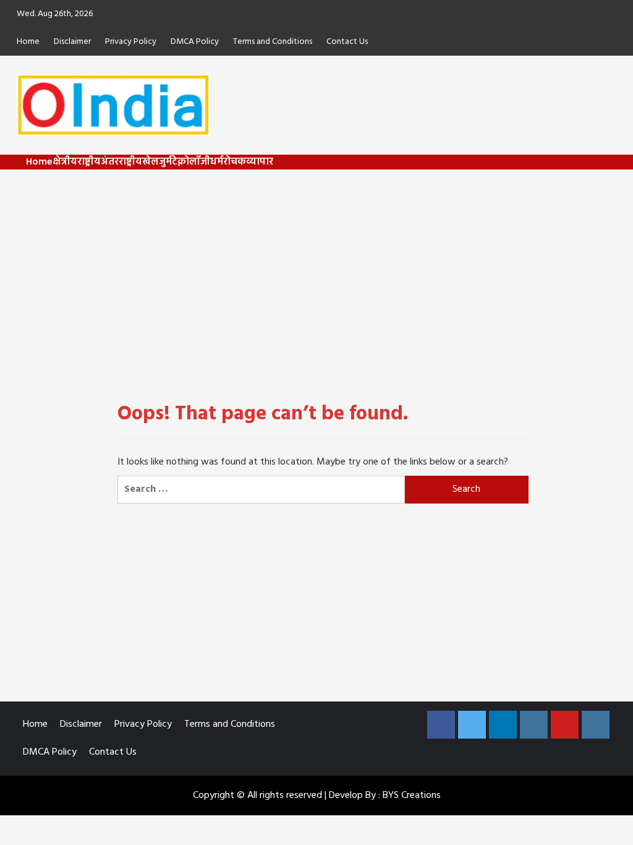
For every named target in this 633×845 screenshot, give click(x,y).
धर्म (216, 162)
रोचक (234, 162)
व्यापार (259, 162)
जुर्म (165, 162)
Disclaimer (72, 42)
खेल (150, 162)
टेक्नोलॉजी (191, 162)
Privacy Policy (130, 42)
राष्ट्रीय (89, 162)
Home (28, 42)
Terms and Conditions (272, 42)
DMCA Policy (195, 42)
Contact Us (347, 42)
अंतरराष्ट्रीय (121, 162)
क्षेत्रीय (65, 162)
